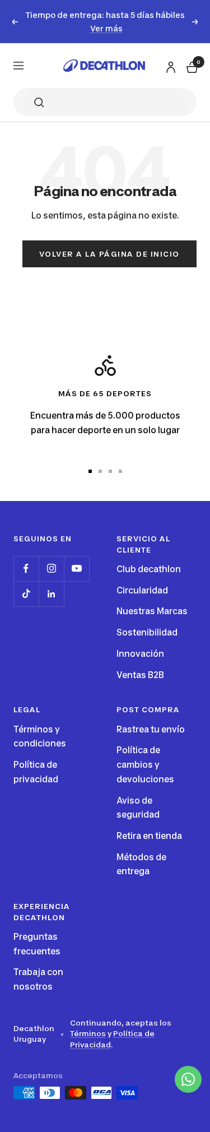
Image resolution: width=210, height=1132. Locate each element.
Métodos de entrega (141, 864)
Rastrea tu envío (150, 729)
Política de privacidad (35, 772)
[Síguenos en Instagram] (51, 568)
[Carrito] (191, 66)
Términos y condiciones (39, 736)
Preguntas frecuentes (36, 944)
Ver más (106, 28)
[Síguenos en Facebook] (26, 568)
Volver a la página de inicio (109, 253)
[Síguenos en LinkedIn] (51, 593)
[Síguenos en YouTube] (76, 568)
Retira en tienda (149, 836)
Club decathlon (148, 569)
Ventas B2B (140, 675)
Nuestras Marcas (152, 611)
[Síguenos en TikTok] (26, 593)
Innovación (140, 653)
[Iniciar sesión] (169, 65)
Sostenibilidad (147, 632)
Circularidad (142, 590)
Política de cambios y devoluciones (145, 764)
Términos (88, 1033)
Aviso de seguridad (138, 807)
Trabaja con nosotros (38, 979)
